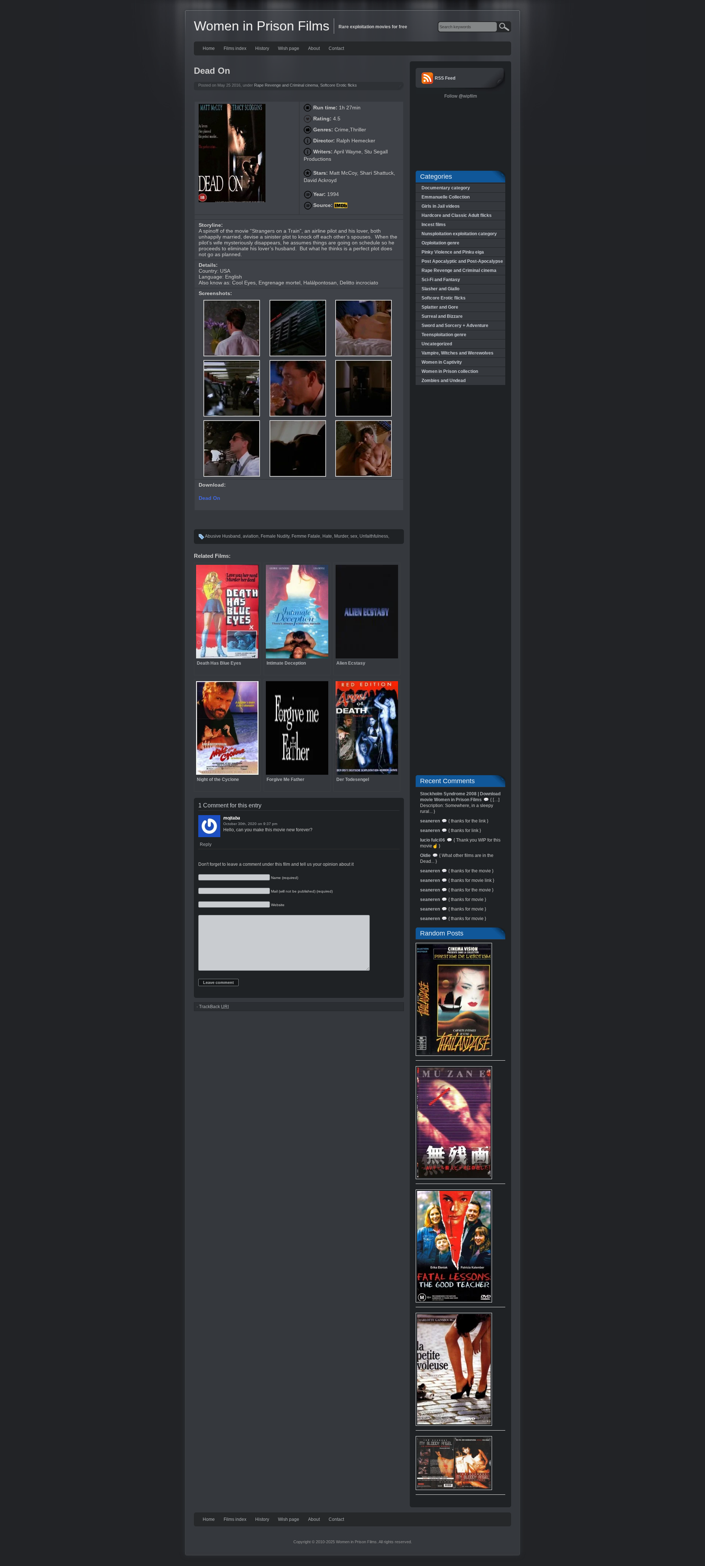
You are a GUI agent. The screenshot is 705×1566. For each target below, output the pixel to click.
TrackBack (214, 1006)
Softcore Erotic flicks (338, 85)
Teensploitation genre (444, 334)
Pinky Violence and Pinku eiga (453, 252)
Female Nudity (275, 536)
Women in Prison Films (261, 25)
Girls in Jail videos (441, 206)
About (314, 48)
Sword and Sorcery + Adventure (455, 325)
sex (353, 536)
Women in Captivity (442, 362)
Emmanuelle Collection (446, 197)
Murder (341, 536)
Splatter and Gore (440, 307)
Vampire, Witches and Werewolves (458, 353)
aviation (250, 536)
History (262, 48)
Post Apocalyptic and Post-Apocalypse (462, 261)
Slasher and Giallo (440, 288)
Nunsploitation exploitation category (459, 233)
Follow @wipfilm (460, 96)
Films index (235, 48)
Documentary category (446, 187)
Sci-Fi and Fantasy (441, 279)
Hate (327, 536)
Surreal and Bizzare (442, 316)
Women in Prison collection (450, 371)
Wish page (288, 48)
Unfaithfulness (373, 536)
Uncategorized (437, 343)
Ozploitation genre (440, 243)
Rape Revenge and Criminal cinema (286, 85)
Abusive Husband (223, 536)
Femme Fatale (306, 536)
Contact (336, 48)
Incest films (434, 224)
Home (209, 48)
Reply (206, 844)
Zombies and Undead (444, 380)
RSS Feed (445, 78)
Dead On (210, 498)
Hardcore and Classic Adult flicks (457, 215)
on (260, 824)
